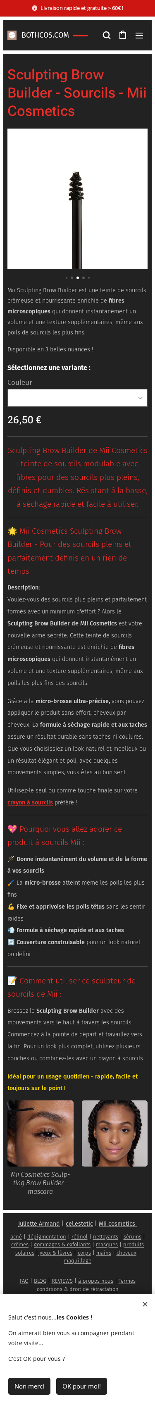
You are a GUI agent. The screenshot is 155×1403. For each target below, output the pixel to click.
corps (84, 1253)
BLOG (40, 1281)
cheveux (126, 1253)
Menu (139, 35)
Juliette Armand (39, 1223)
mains (103, 1253)
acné (16, 1237)
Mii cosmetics (117, 1223)
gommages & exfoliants (62, 1244)
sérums (132, 1237)
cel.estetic (79, 1223)
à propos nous (95, 1281)
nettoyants (105, 1237)
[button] (106, 35)
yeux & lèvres (55, 1253)
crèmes (20, 1244)
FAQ (24, 1281)
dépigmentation (46, 1237)
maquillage (77, 1260)
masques (107, 1244)
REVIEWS (62, 1281)
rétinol (80, 1237)
